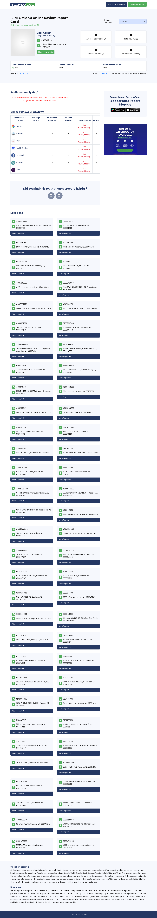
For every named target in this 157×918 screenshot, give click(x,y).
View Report (17, 233)
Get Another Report (116, 4)
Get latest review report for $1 (24, 25)
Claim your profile (45, 52)
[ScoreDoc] (22, 4)
